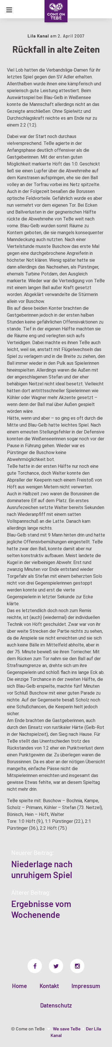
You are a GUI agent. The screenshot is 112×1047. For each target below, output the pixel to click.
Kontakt (49, 985)
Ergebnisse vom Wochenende (41, 909)
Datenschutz (56, 1005)
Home (19, 985)
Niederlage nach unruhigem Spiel (41, 869)
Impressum (86, 985)
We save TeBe (67, 1028)
